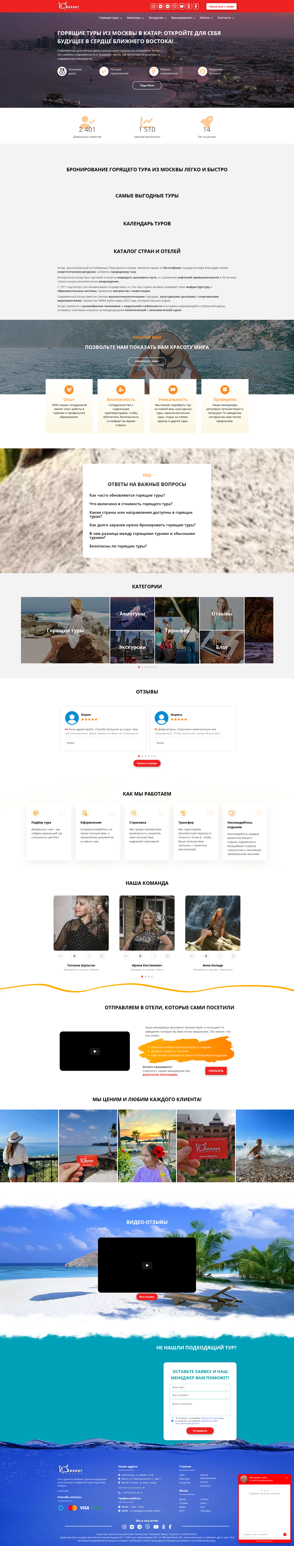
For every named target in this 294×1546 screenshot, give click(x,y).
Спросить (216, 1071)
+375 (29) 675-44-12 (132, 1492)
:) (88, 956)
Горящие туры (109, 17)
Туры (182, 1474)
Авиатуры (134, 17)
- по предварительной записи (141, 1510)
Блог (202, 1506)
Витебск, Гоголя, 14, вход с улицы (139, 1482)
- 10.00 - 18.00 (132, 1506)
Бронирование (181, 17)
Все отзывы (147, 1296)
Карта (203, 1503)
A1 (60, 956)
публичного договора (212, 1418)
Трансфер (205, 1510)
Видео (182, 1506)
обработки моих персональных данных (196, 1422)
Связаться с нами (147, 361)
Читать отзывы (147, 763)
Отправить (200, 1430)
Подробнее (147, 85)
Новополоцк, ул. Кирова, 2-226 (137, 1474)
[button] (139, 667)
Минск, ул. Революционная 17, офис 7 (141, 1478)
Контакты (224, 17)
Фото (182, 1510)
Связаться (221, 6)
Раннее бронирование (208, 1476)
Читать (70, 742)
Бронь (182, 1499)
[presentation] (32, 934)
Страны (204, 1499)
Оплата (205, 17)
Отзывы (183, 1503)
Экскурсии (156, 17)
